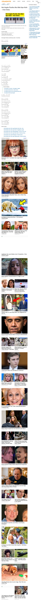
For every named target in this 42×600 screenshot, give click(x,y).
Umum (14, 1)
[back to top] (40, 598)
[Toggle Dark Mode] (38, 2)
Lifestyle (28, 1)
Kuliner (23, 1)
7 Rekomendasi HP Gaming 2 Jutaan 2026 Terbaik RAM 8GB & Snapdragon (34, 33)
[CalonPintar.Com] (6, 1)
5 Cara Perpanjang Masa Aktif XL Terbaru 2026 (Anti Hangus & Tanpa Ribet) (34, 25)
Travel (37, 1)
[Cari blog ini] (39, 2)
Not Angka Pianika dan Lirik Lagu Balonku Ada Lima (12, 91)
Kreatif (19, 1)
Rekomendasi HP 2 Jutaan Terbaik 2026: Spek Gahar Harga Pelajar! (34, 29)
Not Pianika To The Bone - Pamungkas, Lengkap (12, 88)
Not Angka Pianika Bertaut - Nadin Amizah (11, 89)
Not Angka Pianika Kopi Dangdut (9, 92)
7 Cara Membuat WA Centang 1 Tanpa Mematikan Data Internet (34, 21)
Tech (33, 1)
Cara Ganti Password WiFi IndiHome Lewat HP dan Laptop (34, 8)
